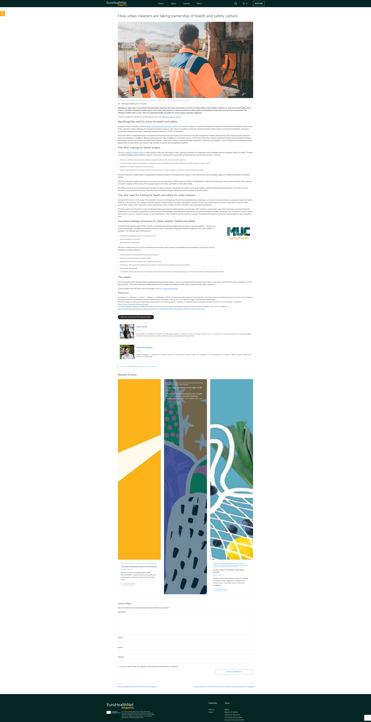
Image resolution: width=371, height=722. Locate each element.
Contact (210, 712)
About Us (211, 709)
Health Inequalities (130, 100)
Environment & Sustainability (220, 565)
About (161, 3)
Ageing (227, 709)
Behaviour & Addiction (220, 563)
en (244, 3)
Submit (186, 3)
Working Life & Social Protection (147, 100)
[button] (2, 13)
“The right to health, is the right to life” (185, 387)
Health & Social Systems (135, 563)
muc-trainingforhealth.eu (168, 289)
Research (236, 566)
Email (120, 647)
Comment (122, 612)
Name (120, 638)
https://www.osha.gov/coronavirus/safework (133, 304)
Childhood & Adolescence (175, 383)
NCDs (232, 566)
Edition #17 (122, 100)
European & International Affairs (195, 383)
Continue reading (128, 584)
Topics (173, 3)
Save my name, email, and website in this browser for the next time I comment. (149, 666)
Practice (137, 100)
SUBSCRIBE (259, 3)
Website (121, 657)
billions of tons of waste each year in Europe (162, 126)
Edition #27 (125, 563)
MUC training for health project (132, 152)
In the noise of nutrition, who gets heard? (228, 571)
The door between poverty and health (139, 566)
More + (200, 3)
